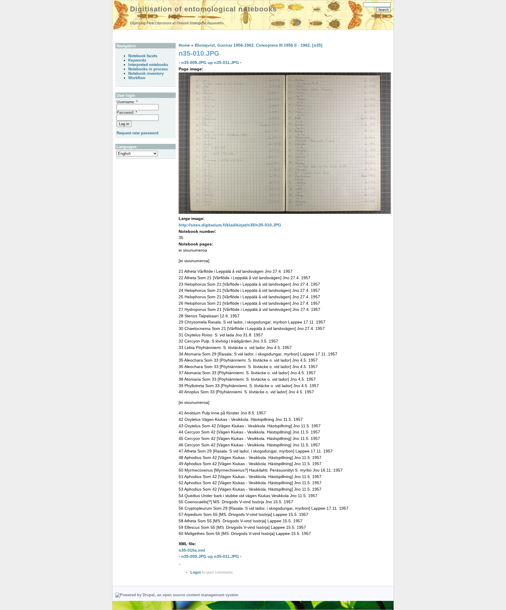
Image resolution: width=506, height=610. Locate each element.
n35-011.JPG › (228, 62)
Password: (127, 112)
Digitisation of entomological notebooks (203, 9)
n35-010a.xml (192, 550)
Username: (127, 102)
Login (195, 572)
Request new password (137, 133)
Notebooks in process (148, 69)
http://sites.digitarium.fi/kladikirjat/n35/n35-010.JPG (230, 225)
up (210, 62)
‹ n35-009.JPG (192, 62)
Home (184, 45)
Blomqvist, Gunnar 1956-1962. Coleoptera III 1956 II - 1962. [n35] (258, 45)
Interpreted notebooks (148, 64)
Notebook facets (142, 56)
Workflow (136, 78)
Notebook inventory (146, 73)
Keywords (137, 60)
